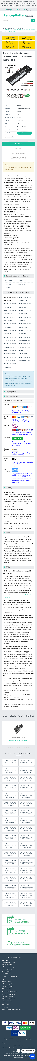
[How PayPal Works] (18, 1035)
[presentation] (18, 144)
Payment (14, 10)
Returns (21, 10)
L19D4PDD (7, 287)
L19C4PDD (21, 284)
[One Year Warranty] (18, 931)
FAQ (8, 10)
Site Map (6, 973)
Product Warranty (8, 967)
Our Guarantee (8, 964)
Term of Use (7, 971)
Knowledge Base (8, 984)
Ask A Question (10, 137)
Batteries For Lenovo (15, 28)
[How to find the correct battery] (18, 943)
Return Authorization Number (12, 1009)
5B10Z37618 (22, 281)
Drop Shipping (7, 1001)
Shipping (28, 10)
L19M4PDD (7, 284)
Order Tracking (8, 996)
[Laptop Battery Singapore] (18, 17)
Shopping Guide (8, 986)
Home (4, 28)
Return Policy (7, 988)
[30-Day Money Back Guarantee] (18, 920)
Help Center (7, 981)
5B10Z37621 (8, 281)
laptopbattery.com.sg (21, 1039)
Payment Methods (9, 999)
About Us (6, 960)
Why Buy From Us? (9, 962)
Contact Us (6, 1007)
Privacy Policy (7, 969)
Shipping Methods (9, 994)
